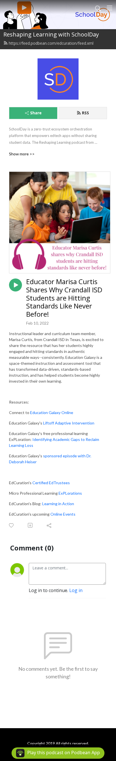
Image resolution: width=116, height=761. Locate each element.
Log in (75, 590)
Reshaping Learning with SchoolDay (51, 34)
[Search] (98, 8)
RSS (85, 112)
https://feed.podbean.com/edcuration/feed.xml (51, 43)
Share (36, 112)
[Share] (49, 525)
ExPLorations (70, 493)
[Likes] (11, 525)
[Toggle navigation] (109, 8)
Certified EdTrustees (51, 482)
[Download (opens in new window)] (30, 525)
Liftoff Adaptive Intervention (68, 423)
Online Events (62, 514)
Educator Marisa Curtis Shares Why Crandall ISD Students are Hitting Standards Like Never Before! (64, 298)
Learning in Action (58, 503)
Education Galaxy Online (51, 412)
